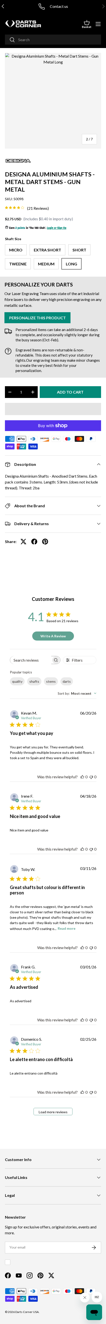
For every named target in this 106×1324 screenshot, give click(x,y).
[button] (87, 24)
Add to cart (70, 392)
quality (17, 681)
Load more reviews (53, 1112)
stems (51, 681)
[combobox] (53, 40)
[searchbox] (30, 660)
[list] (53, 100)
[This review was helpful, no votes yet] (82, 776)
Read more (66, 928)
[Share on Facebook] (34, 541)
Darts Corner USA (27, 1312)
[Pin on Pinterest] (45, 541)
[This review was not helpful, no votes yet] (91, 776)
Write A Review (53, 636)
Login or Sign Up (56, 228)
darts (67, 681)
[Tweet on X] (23, 541)
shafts (34, 681)
